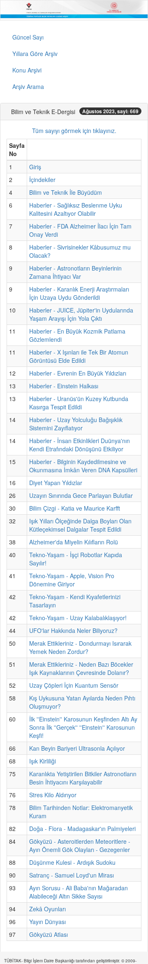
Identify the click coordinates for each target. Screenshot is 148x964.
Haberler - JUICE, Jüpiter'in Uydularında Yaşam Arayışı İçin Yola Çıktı (81, 314)
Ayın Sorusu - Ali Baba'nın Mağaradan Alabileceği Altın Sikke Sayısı (78, 892)
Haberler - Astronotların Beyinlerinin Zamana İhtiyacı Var (75, 272)
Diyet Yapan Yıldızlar (55, 482)
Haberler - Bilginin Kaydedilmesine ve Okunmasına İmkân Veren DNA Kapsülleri (83, 465)
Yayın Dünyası (47, 921)
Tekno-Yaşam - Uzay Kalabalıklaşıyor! (78, 618)
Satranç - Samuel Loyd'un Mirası (71, 875)
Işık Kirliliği (42, 761)
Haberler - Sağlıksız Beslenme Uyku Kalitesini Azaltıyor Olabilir (75, 209)
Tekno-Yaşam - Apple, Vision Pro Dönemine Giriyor (71, 580)
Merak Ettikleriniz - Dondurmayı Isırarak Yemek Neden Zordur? (80, 647)
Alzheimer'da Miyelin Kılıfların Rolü (73, 542)
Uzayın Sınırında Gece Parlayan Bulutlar (81, 495)
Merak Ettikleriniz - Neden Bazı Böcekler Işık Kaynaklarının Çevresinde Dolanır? (81, 668)
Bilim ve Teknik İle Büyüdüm (65, 192)
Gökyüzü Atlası (48, 934)
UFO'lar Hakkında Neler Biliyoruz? (73, 630)
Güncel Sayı (28, 37)
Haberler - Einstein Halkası (63, 386)
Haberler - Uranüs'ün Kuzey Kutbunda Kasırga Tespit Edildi (78, 402)
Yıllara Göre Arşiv (35, 53)
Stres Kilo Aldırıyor (52, 795)
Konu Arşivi (27, 70)
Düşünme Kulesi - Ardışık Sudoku (72, 862)
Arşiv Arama (28, 86)
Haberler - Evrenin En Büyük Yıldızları (77, 373)
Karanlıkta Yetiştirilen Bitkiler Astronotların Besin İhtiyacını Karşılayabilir (82, 778)
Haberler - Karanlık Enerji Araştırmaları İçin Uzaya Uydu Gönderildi (79, 293)
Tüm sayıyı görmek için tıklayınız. (74, 130)
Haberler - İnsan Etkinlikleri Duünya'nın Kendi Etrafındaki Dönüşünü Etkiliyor (79, 444)
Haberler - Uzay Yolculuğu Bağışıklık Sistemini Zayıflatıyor (76, 423)
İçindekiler (42, 179)
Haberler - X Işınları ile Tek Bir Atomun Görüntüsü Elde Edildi (78, 356)
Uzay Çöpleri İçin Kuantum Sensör (73, 685)
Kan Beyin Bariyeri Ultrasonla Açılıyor (77, 748)
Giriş (35, 167)
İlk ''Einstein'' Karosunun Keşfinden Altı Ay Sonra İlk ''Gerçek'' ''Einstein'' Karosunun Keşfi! (83, 727)
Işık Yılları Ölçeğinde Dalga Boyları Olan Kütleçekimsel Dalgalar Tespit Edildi (80, 525)
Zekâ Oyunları (47, 909)
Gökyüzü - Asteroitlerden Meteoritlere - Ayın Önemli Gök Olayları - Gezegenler (79, 845)
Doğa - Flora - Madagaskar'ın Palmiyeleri (82, 828)
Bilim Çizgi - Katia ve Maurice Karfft (74, 508)
